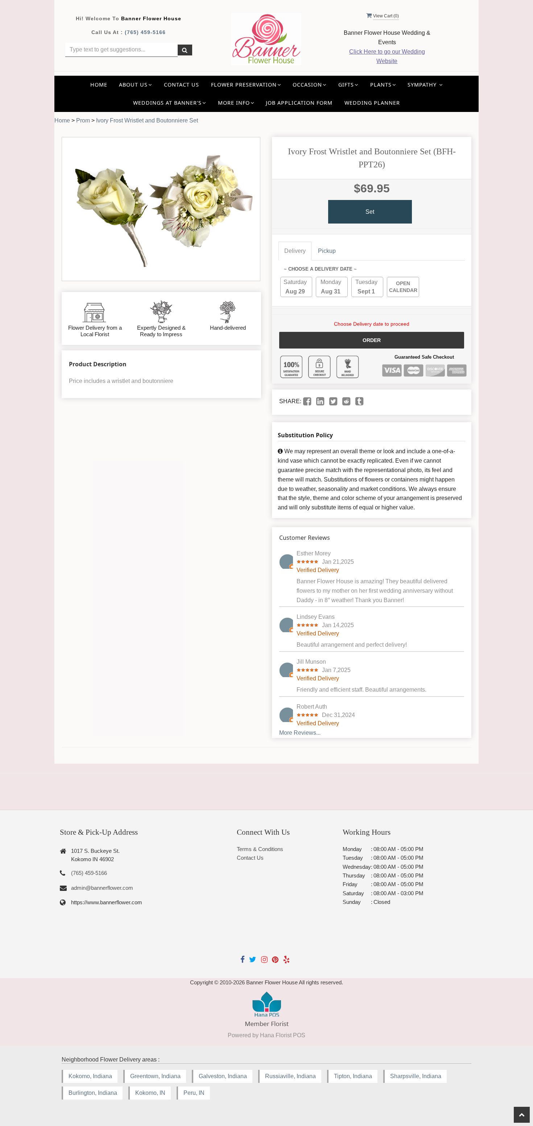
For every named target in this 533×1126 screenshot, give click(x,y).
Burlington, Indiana (93, 1093)
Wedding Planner (372, 102)
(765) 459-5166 (145, 32)
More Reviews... (300, 733)
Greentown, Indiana (155, 1076)
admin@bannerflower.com (102, 888)
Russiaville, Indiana (290, 1076)
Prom (83, 120)
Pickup (327, 251)
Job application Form (299, 102)
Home (98, 84)
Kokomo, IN (150, 1093)
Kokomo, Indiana (90, 1076)
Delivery (295, 251)
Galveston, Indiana (223, 1076)
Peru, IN (193, 1093)
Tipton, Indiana (353, 1076)
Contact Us (181, 84)
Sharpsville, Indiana (415, 1076)
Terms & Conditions (260, 849)
